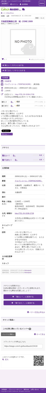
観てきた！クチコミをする (15, 70)
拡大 (6, 359)
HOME (3, 15)
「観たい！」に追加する (24, 297)
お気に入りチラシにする (37, 59)
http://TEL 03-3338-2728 (24, 94)
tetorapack (27, 270)
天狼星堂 (7, 81)
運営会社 (26, 389)
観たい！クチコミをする (14, 65)
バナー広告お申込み (8, 13)
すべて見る (40, 334)
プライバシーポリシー (15, 389)
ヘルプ (42, 389)
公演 (8, 15)
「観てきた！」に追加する (24, 303)
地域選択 (5, 4)
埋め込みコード (7, 134)
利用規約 (4, 389)
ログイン (15, 4)
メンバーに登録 (7, 334)
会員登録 (25, 4)
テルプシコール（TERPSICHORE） (18, 84)
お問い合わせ (35, 389)
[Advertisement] (23, 379)
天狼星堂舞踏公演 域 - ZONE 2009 (17, 21)
